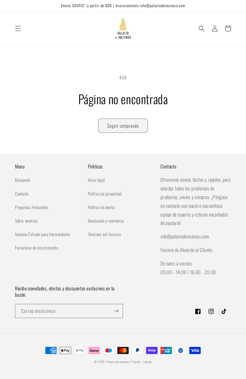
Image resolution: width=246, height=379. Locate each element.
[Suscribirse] (116, 311)
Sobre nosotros (26, 220)
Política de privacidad (105, 193)
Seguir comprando (123, 125)
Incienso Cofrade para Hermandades (42, 234)
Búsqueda (22, 180)
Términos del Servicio (104, 234)
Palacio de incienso (118, 361)
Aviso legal (96, 180)
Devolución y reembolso (106, 220)
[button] (18, 28)
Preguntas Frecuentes (31, 207)
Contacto (21, 193)
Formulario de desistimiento (36, 247)
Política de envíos (101, 207)
